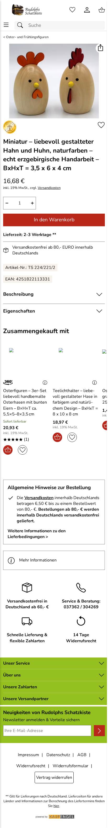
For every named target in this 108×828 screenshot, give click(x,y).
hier (56, 806)
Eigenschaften (19, 311)
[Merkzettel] (72, 10)
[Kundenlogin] (87, 10)
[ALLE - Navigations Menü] (6, 25)
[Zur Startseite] (27, 10)
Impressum (28, 755)
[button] (100, 48)
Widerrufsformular (70, 766)
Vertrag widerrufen (54, 777)
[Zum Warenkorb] (102, 10)
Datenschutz (58, 755)
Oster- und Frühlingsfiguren (27, 37)
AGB (82, 755)
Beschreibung (18, 294)
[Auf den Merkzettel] (101, 125)
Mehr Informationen (38, 560)
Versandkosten (49, 188)
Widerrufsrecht (30, 766)
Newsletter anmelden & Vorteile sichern (41, 720)
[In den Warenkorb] (8, 450)
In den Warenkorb (54, 219)
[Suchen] (21, 25)
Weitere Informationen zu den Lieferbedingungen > (37, 534)
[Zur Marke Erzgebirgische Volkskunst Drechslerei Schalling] (9, 127)
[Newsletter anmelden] (99, 730)
